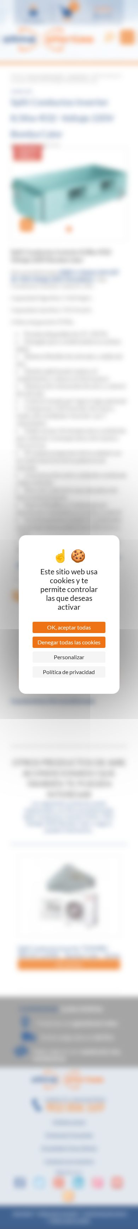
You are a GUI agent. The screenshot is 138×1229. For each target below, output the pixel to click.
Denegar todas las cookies (69, 642)
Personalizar (69, 657)
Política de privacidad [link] (69, 671)
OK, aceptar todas (69, 627)
